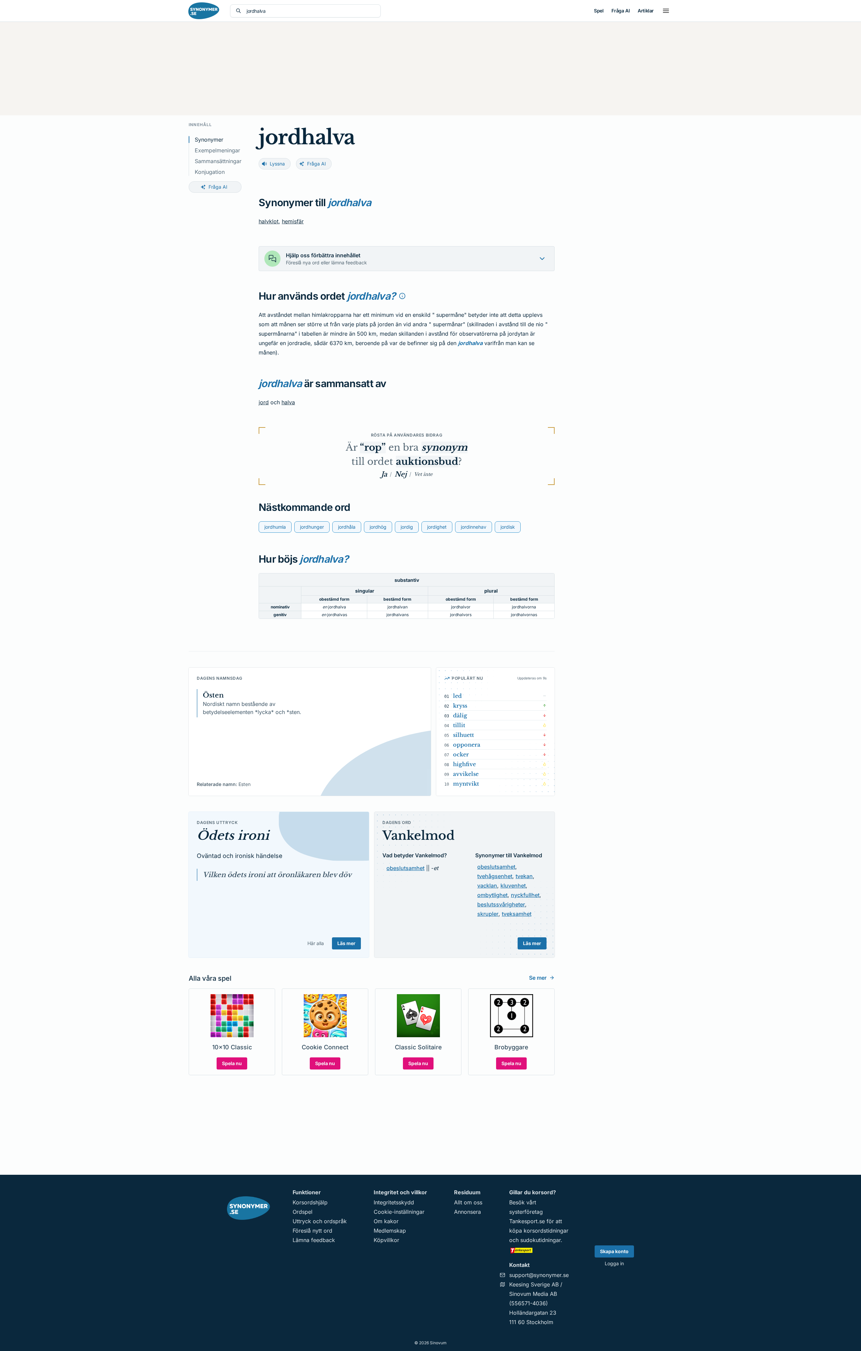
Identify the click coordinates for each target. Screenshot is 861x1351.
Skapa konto (614, 1251)
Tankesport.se (527, 1221)
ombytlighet (492, 895)
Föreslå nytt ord (312, 1230)
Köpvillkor (386, 1240)
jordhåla (346, 527)
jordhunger (312, 527)
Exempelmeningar (217, 150)
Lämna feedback (314, 1240)
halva (288, 402)
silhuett (463, 734)
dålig (460, 715)
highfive (464, 764)
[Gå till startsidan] (203, 10)
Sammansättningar (218, 161)
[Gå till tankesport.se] (539, 1250)
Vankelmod (418, 835)
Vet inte (423, 474)
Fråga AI (620, 10)
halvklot (268, 221)
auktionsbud (427, 461)
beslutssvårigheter (501, 904)
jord (264, 402)
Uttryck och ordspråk (320, 1221)
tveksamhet (516, 913)
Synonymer (209, 139)
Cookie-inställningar (399, 1211)
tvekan (524, 876)
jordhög (378, 527)
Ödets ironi (233, 835)
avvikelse (466, 774)
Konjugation (210, 171)
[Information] (402, 296)
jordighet (437, 527)
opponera (466, 744)
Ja (384, 474)
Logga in (614, 1263)
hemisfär (293, 221)
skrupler (487, 913)
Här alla (315, 943)
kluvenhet (513, 885)
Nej (401, 474)
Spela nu (232, 1063)
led (457, 695)
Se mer (538, 977)
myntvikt (466, 783)
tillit (459, 725)
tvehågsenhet (494, 876)
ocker (461, 754)
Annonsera (467, 1211)
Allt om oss (468, 1202)
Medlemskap (390, 1230)
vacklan (487, 885)
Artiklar (646, 10)
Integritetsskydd (394, 1202)
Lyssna (277, 163)
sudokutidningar (540, 1240)
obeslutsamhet (405, 868)
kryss (460, 705)
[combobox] (311, 11)
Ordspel (302, 1211)
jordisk (507, 527)
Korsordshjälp (310, 1202)
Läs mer (346, 943)
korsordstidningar (546, 1230)
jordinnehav (473, 527)
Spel (598, 10)
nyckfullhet (525, 895)
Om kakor (386, 1221)
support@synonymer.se (539, 1275)
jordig (407, 527)
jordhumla (275, 527)
